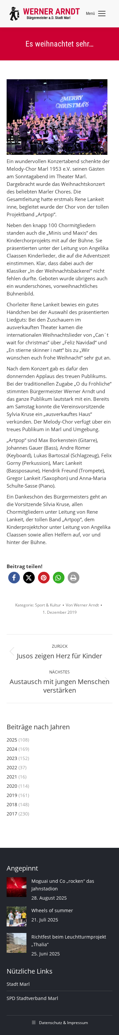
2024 (12, 749)
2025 (12, 740)
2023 (12, 758)
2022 (12, 767)
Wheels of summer (52, 910)
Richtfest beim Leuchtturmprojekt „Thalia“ (68, 941)
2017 (12, 814)
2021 (12, 777)
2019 (12, 795)
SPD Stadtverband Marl (32, 998)
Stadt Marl (18, 984)
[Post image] (16, 887)
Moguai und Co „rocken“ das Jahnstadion (62, 885)
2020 (12, 786)
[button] (14, 577)
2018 (12, 804)
